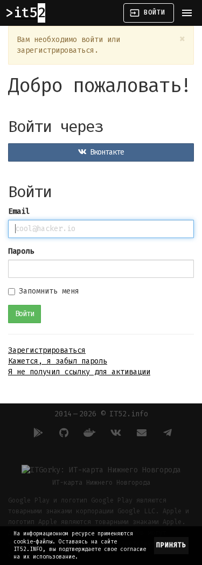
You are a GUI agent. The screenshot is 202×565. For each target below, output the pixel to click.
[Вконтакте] (114, 432)
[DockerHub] (88, 432)
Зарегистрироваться (47, 350)
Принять (171, 545)
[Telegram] (166, 432)
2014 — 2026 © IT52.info (101, 413)
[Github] (62, 432)
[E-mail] (140, 432)
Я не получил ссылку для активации (79, 371)
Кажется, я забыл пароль (57, 361)
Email (19, 211)
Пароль (21, 251)
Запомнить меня (49, 291)
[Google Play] (37, 432)
